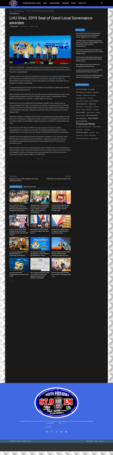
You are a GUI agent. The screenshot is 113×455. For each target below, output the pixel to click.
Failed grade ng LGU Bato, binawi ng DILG (59, 179)
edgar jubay (92, 104)
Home (10, 11)
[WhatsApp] (23, 30)
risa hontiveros (79, 129)
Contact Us (82, 3)
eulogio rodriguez (88, 106)
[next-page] (13, 281)
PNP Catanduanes (81, 118)
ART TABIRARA (91, 89)
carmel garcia (79, 95)
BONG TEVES (96, 92)
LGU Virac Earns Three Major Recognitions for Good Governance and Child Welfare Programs (39, 253)
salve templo (92, 132)
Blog (96, 441)
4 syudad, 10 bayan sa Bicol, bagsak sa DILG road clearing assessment (23, 179)
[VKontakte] (66, 432)
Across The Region (81, 89)
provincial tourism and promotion (84, 126)
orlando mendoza (90, 112)
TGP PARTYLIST (92, 135)
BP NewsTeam (14, 26)
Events (73, 3)
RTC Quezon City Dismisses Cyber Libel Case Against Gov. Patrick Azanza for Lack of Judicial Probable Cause (89, 51)
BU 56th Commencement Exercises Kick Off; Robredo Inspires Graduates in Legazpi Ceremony (61, 253)
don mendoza (94, 101)
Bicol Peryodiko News (19, 11)
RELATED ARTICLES (15, 187)
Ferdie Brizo (96, 106)
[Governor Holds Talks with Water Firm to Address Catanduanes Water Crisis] (61, 264)
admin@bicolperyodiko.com (60, 427)
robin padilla (87, 129)
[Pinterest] (19, 30)
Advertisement (89, 441)
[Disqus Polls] (40, 309)
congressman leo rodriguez (82, 101)
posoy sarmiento (81, 121)
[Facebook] (11, 30)
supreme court (79, 135)
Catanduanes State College (89, 95)
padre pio (98, 112)
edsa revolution (79, 106)
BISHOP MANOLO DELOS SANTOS (84, 92)
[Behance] (47, 432)
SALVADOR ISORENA (82, 132)
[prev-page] (10, 281)
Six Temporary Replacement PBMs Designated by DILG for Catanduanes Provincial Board (18, 253)
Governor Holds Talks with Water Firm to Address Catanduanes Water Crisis (61, 274)
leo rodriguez (96, 109)
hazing (83, 109)
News (45, 3)
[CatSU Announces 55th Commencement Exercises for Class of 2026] (19, 264)
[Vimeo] (61, 432)
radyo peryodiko (96, 126)
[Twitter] (15, 30)
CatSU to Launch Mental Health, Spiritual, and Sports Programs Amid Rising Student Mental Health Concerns (89, 59)
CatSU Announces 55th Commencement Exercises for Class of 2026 (19, 274)
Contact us (101, 441)
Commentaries (54, 3)
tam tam (86, 135)
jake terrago (88, 109)
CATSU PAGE (90, 98)
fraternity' (78, 109)
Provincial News (85, 124)
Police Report (93, 118)
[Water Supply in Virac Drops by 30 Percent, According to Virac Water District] (40, 221)
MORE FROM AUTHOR (30, 187)
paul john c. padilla (80, 115)
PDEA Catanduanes (91, 115)
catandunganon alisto (81, 98)
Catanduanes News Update (31, 3)
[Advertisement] (53, 447)
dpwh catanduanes (81, 104)
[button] (101, 3)
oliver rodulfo (80, 112)
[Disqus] (40, 355)
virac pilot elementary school (82, 138)
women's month (94, 138)
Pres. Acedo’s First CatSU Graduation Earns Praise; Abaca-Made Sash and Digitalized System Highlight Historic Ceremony (88, 35)
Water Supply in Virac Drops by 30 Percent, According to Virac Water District (39, 231)
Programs (65, 3)
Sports (97, 132)
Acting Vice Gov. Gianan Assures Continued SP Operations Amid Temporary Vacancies (60, 231)
